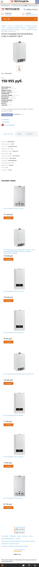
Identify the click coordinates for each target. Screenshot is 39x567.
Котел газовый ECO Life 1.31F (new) (13, 208)
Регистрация (34, 5)
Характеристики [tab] (8, 134)
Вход (27, 5)
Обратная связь (20, 531)
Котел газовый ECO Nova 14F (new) (13, 457)
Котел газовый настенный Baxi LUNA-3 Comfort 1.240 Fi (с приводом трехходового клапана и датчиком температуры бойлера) (19, 251)
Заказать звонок (20, 527)
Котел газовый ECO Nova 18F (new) (13, 332)
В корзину (8, 218)
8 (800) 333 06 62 (32, 10)
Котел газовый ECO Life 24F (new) (13, 498)
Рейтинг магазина (19, 550)
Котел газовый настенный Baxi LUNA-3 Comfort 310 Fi (19, 374)
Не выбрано (4, 5)
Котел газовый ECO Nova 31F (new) (13, 291)
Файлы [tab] (19, 134)
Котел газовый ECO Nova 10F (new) (13, 415)
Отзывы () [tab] (29, 134)
